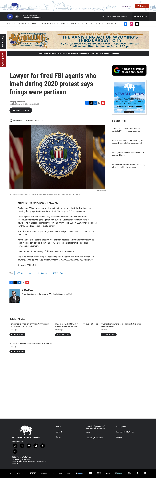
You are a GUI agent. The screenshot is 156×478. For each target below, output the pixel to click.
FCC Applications (122, 427)
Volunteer (127, 6)
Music (63, 24)
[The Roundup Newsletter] (129, 97)
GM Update (2, 41)
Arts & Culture (49, 24)
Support (86, 24)
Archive (119, 437)
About (74, 24)
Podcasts (22, 24)
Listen (10, 24)
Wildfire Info (2, 59)
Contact (59, 432)
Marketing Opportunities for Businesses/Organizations (96, 427)
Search (109, 24)
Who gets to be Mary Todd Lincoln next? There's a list (30, 343)
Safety (118, 24)
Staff (88, 433)
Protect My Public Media (125, 432)
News (34, 24)
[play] (10, 16)
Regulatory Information (94, 438)
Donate (143, 6)
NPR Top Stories (59, 273)
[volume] (17, 16)
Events (98, 24)
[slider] (20, 16)
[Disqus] (78, 387)
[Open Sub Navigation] (15, 24)
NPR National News (25, 273)
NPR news (42, 273)
